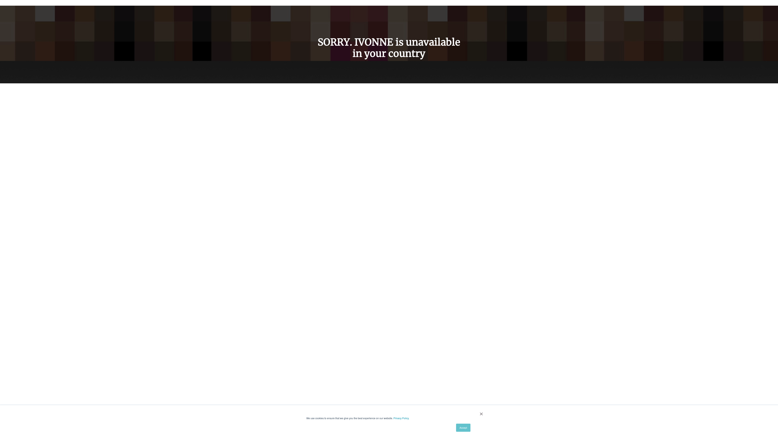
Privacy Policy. (401, 418)
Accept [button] (463, 427)
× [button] (481, 412)
